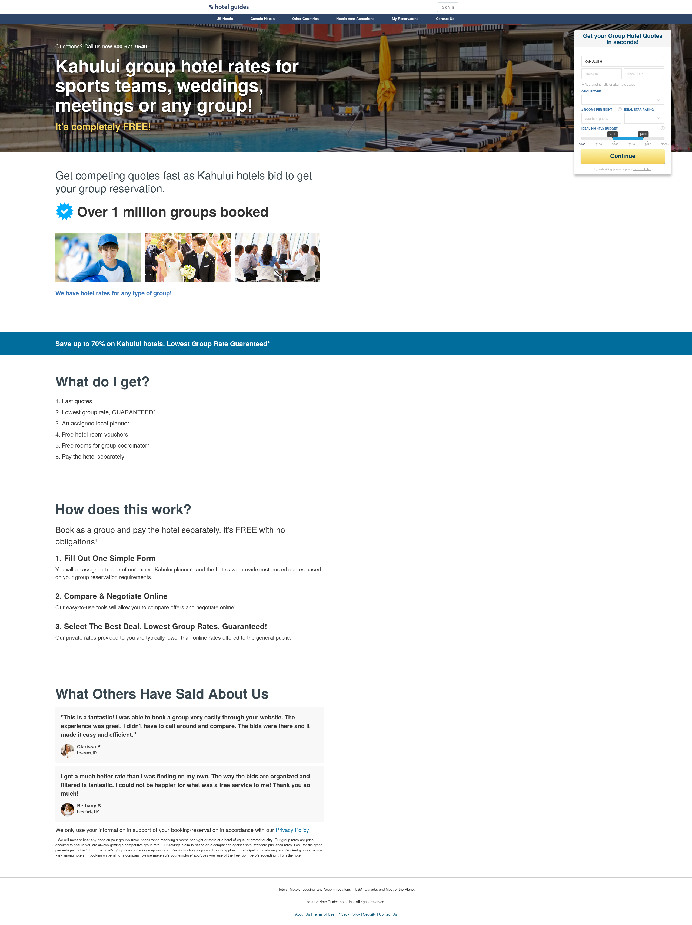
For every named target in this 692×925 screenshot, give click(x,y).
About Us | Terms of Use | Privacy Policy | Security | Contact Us (346, 914)
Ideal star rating (639, 109)
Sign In (448, 7)
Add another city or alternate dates (609, 85)
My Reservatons (405, 19)
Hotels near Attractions (355, 19)
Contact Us (445, 19)
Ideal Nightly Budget (599, 128)
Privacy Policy (292, 830)
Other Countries (305, 19)
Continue (623, 156)
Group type (591, 91)
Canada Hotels (263, 19)
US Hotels (225, 19)
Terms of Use (642, 169)
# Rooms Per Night (596, 109)
